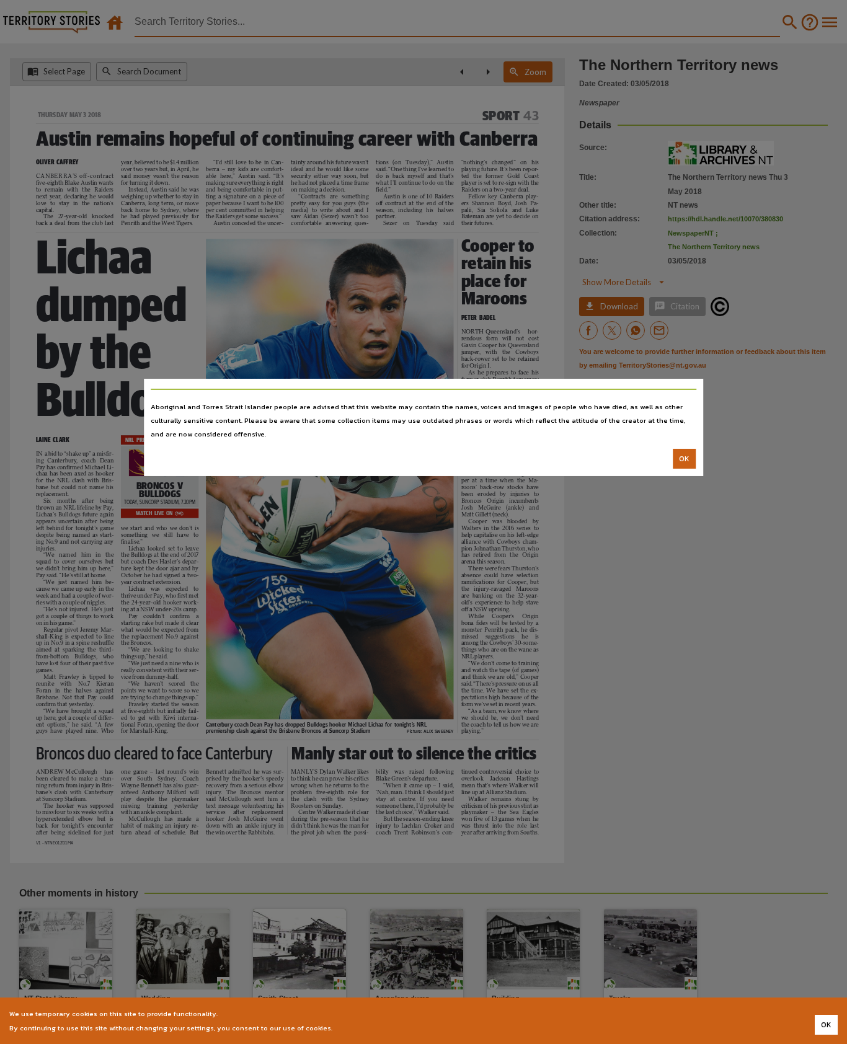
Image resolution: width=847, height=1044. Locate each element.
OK (684, 458)
